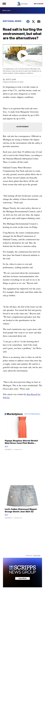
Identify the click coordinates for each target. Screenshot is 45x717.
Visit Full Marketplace (32, 414)
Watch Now (38, 3)
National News (12, 21)
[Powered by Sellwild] (36, 555)
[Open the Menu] (4, 4)
